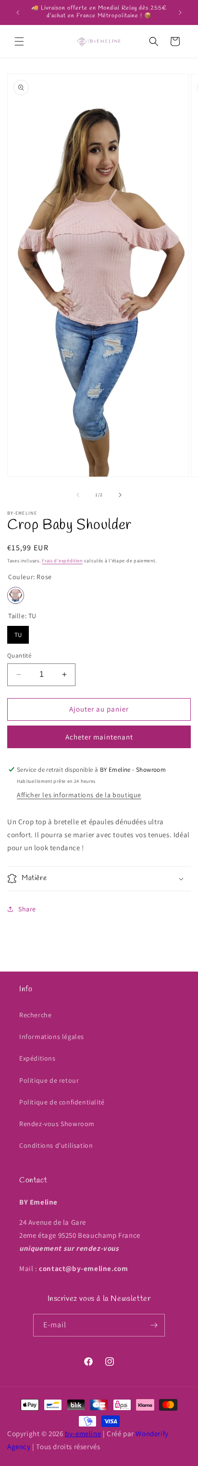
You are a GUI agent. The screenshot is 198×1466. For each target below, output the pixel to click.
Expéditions (37, 1058)
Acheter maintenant (99, 736)
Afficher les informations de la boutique (79, 795)
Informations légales (51, 1036)
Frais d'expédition (62, 561)
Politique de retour (49, 1080)
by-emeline (83, 1433)
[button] (19, 41)
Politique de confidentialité (62, 1102)
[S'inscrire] (153, 1325)
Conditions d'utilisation (56, 1145)
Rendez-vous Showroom (57, 1123)
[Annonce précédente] (17, 12)
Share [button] (27, 909)
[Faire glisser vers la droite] (120, 495)
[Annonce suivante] (180, 12)
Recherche (35, 1015)
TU (18, 632)
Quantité (19, 655)
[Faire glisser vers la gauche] (77, 495)
